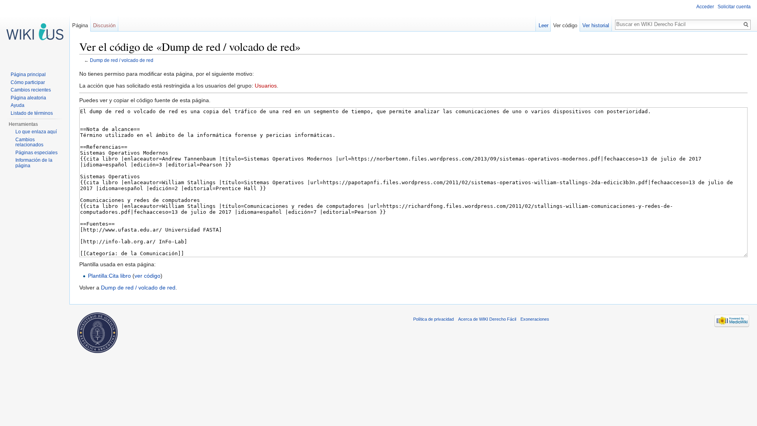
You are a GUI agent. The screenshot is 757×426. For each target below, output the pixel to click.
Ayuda (17, 105)
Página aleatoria (28, 98)
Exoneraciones (534, 319)
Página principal (28, 74)
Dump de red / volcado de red (121, 60)
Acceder (705, 6)
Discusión (104, 25)
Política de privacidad (433, 319)
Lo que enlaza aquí (36, 132)
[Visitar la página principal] (34, 31)
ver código (147, 276)
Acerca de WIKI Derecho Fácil (487, 319)
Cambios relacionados (29, 142)
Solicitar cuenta (734, 6)
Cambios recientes (31, 90)
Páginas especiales (36, 152)
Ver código (565, 25)
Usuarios (266, 85)
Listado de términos (32, 113)
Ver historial (595, 25)
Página (80, 25)
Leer (543, 25)
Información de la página (33, 162)
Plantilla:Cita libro (109, 276)
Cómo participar (28, 82)
